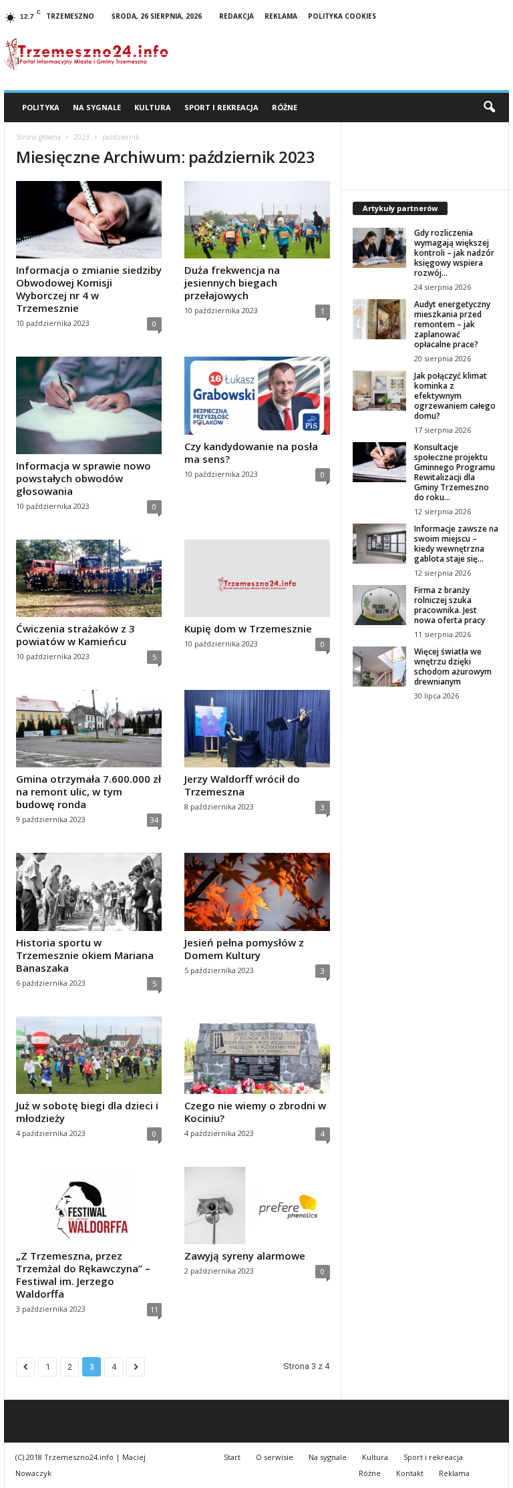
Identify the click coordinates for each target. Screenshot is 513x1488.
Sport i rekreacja (221, 107)
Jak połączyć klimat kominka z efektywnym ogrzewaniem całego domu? (455, 395)
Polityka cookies (342, 16)
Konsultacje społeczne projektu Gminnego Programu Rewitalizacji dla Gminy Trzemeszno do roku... (454, 472)
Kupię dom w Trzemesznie (248, 628)
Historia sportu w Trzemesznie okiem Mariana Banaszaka (85, 955)
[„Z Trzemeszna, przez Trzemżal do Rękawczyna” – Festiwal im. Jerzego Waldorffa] (89, 1205)
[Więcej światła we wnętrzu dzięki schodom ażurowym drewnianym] (379, 666)
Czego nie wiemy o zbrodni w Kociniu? (255, 1112)
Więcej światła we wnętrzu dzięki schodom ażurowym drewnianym (453, 666)
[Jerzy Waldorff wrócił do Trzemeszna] (257, 728)
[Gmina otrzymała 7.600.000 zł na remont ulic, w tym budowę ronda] (89, 728)
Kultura (152, 107)
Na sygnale (97, 107)
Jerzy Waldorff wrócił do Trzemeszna (242, 785)
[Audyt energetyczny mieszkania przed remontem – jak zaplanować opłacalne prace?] (379, 319)
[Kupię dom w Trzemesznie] (257, 578)
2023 (81, 137)
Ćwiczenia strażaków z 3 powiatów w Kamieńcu (75, 635)
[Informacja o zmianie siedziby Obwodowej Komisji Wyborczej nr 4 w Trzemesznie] (89, 219)
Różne (284, 107)
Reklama (281, 16)
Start (232, 1457)
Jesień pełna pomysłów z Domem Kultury (244, 949)
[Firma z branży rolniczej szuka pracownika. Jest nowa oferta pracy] (379, 605)
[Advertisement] (425, 800)
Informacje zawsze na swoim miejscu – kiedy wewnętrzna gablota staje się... (456, 543)
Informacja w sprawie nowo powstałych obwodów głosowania (83, 478)
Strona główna (38, 137)
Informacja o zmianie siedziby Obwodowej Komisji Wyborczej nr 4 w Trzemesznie (89, 289)
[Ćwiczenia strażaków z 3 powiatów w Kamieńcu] (89, 578)
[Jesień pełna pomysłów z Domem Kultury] (257, 891)
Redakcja (236, 16)
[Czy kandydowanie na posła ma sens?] (257, 395)
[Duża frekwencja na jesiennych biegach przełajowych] (257, 219)
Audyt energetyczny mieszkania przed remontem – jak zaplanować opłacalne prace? (452, 324)
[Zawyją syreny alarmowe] (257, 1205)
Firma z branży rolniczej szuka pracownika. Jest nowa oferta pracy (449, 605)
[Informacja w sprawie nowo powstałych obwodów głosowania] (89, 405)
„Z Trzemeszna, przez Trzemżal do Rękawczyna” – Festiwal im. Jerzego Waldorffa (83, 1274)
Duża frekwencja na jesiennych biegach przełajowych (232, 282)
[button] (489, 107)
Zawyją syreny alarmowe (244, 1255)
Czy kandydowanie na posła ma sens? (251, 452)
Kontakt (409, 1473)
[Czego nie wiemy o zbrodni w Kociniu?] (257, 1055)
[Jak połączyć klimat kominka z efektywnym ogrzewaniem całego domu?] (379, 391)
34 (154, 820)
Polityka (40, 107)
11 (154, 1309)
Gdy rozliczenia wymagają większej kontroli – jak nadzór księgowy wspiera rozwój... (454, 252)
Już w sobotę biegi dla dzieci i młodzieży (87, 1112)
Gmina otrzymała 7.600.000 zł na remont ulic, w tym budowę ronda (88, 791)
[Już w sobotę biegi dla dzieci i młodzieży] (89, 1055)
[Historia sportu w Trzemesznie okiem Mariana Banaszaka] (89, 891)
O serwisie (274, 1457)
